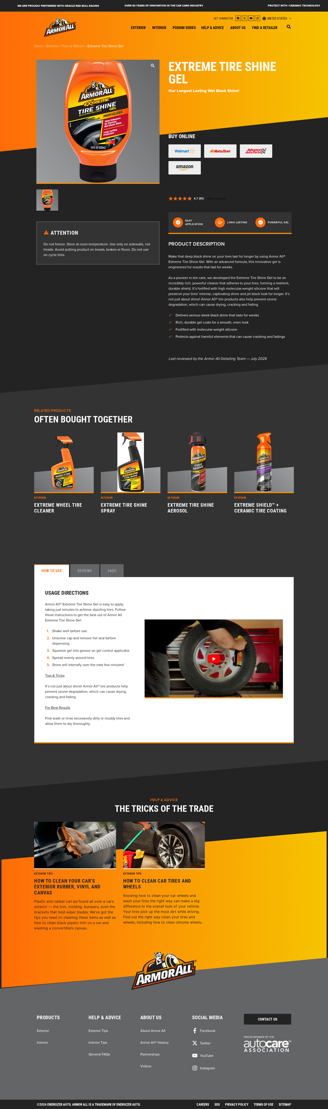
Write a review (216, 198)
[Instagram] (257, 18)
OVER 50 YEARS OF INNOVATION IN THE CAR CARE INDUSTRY (164, 6)
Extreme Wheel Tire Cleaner (58, 508)
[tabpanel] (164, 660)
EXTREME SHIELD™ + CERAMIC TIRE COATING (260, 508)
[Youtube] (251, 18)
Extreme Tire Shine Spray (124, 508)
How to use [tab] (52, 570)
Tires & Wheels (73, 45)
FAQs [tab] (112, 570)
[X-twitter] (244, 18)
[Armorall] (60, 27)
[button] (288, 26)
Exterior (52, 45)
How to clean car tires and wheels (157, 884)
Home (39, 45)
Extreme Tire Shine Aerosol (191, 508)
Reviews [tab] (85, 570)
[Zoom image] (152, 66)
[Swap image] (47, 200)
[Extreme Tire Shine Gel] (214, 658)
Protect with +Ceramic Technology (294, 6)
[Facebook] (238, 18)
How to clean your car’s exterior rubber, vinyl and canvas (67, 887)
